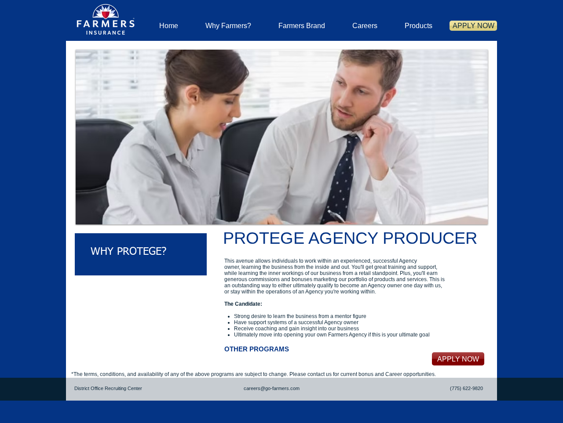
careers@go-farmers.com (272, 388)
